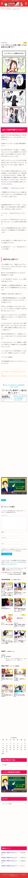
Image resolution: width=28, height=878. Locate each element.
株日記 (4, 500)
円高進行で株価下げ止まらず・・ (10, 852)
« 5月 (2, 753)
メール (3, 537)
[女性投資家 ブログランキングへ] (6, 396)
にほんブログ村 (14, 386)
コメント (4, 515)
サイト (2, 543)
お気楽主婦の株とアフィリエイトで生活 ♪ (16, 874)
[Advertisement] (14, 25)
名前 (3, 532)
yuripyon (8, 656)
